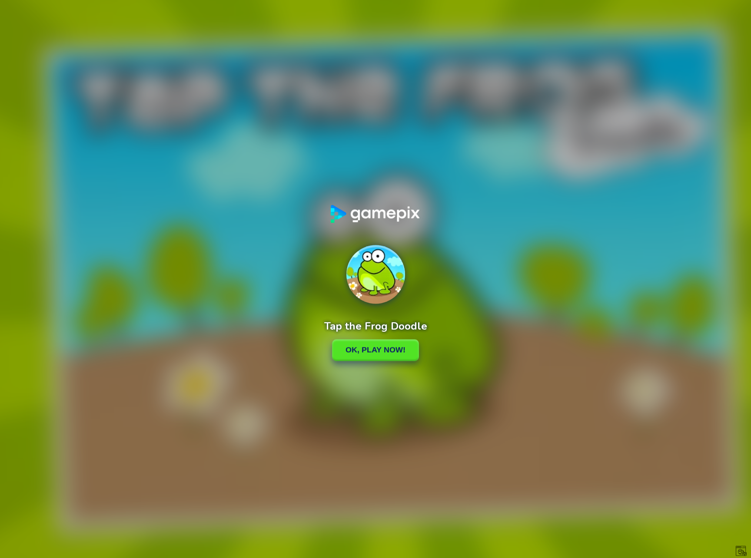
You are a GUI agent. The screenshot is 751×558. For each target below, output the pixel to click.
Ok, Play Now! (375, 350)
